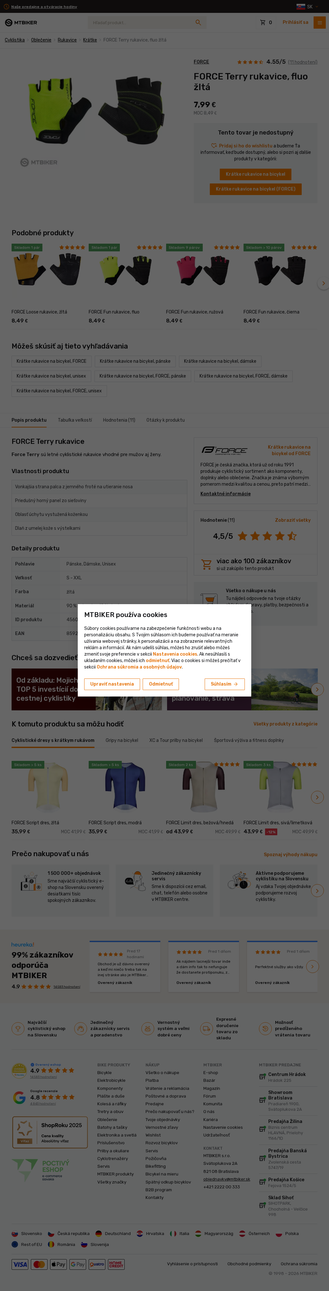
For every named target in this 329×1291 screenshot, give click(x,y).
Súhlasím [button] (225, 684)
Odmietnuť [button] (161, 684)
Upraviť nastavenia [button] (112, 684)
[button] (157, 660)
